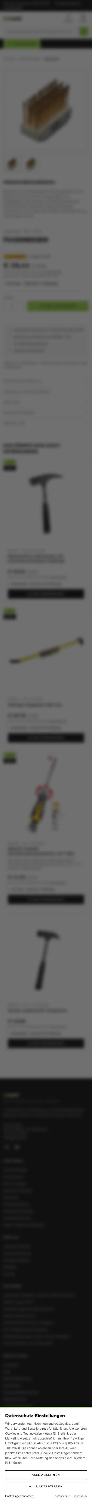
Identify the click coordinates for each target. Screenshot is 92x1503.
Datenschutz (62, 1496)
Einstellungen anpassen (19, 1496)
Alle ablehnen (46, 1474)
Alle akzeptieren (46, 1486)
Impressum (80, 1496)
